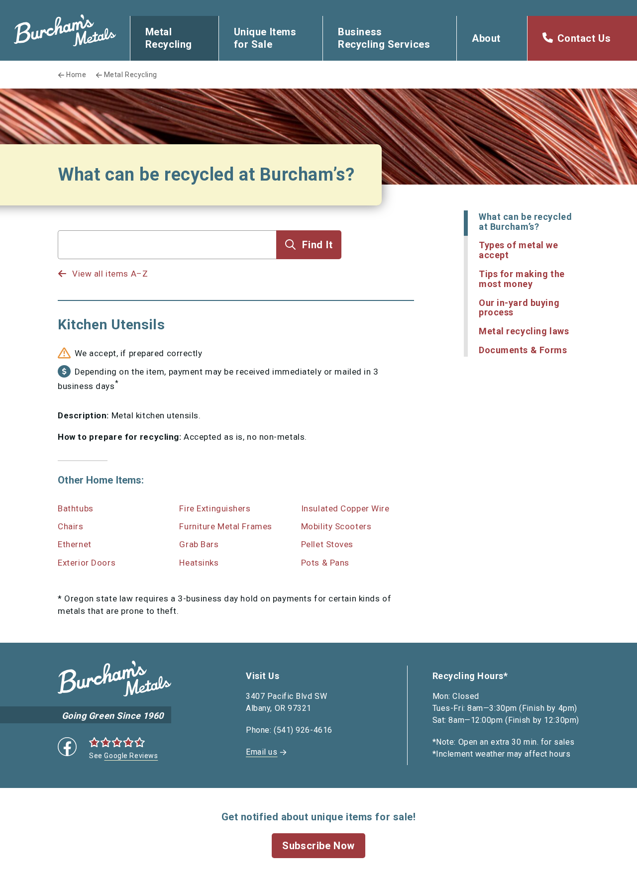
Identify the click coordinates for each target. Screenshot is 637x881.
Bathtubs (75, 508)
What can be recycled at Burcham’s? (525, 221)
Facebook (67, 746)
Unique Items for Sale (265, 38)
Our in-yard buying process (519, 307)
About (486, 38)
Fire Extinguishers (214, 508)
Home (76, 75)
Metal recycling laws (524, 331)
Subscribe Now (318, 846)
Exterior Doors (86, 563)
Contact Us (584, 38)
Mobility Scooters (336, 526)
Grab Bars (198, 544)
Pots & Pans (325, 563)
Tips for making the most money (522, 279)
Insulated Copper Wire (345, 508)
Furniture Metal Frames (225, 526)
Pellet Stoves (327, 544)
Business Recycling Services (384, 38)
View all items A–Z (110, 274)
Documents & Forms (523, 350)
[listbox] (167, 264)
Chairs (70, 526)
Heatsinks (198, 563)
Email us (261, 752)
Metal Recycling (168, 38)
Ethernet (74, 544)
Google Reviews (131, 756)
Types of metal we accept (518, 250)
